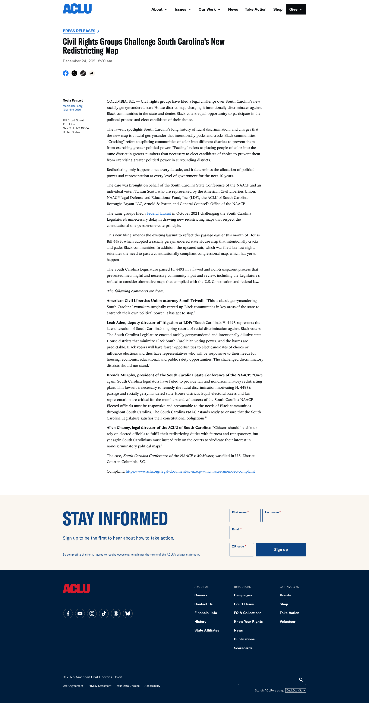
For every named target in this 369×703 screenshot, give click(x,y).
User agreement (73, 685)
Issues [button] (181, 9)
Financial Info (206, 613)
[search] (301, 680)
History (200, 621)
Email (236, 529)
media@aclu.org (73, 106)
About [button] (157, 9)
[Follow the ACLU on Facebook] (68, 613)
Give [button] (294, 9)
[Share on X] (74, 74)
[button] (83, 73)
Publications (244, 639)
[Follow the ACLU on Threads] (116, 613)
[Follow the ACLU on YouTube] (80, 613)
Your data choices (127, 685)
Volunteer (288, 621)
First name (239, 512)
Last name (272, 512)
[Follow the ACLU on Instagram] (92, 613)
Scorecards (243, 648)
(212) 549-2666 (72, 109)
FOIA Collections (247, 613)
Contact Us (203, 604)
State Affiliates (207, 630)
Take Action (255, 9)
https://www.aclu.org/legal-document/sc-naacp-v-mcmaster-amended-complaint (190, 471)
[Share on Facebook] (66, 74)
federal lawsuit (159, 213)
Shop (278, 9)
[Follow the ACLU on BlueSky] (128, 613)
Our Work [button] (208, 9)
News (233, 9)
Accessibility (152, 685)
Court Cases (244, 604)
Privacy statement (99, 685)
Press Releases (79, 30)
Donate (285, 595)
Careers (201, 595)
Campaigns (243, 595)
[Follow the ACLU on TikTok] (104, 613)
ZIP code (238, 546)
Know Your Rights (248, 621)
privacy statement (188, 554)
